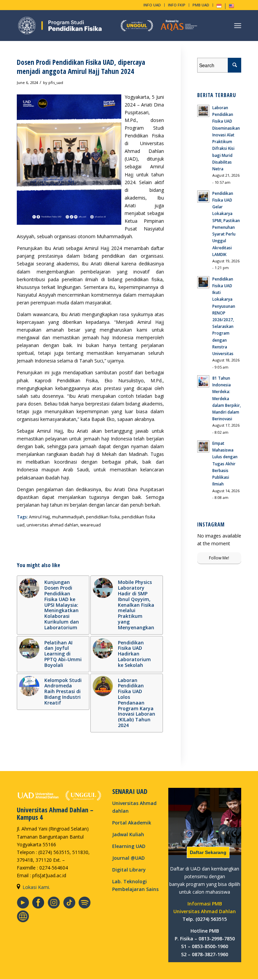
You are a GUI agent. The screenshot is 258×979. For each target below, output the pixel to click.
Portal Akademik (131, 822)
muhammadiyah (68, 517)
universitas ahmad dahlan (52, 525)
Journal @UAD (128, 858)
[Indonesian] (219, 7)
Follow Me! (219, 558)
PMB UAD (200, 4)
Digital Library (129, 869)
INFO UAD (152, 4)
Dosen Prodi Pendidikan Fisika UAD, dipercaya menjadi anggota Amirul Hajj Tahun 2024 (81, 66)
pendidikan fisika (103, 517)
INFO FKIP (176, 4)
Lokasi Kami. (36, 887)
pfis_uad (55, 82)
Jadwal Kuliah (128, 834)
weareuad (90, 525)
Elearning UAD (128, 846)
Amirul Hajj (39, 517)
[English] (231, 7)
